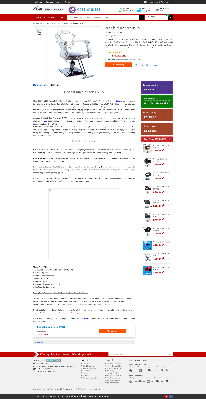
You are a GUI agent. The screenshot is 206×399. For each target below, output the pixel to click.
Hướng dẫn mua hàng (114, 366)
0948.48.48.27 (48, 369)
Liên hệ (85, 373)
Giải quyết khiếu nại (113, 380)
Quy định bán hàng (112, 383)
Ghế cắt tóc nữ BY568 (161, 242)
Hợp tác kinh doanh (89, 368)
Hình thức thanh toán (113, 368)
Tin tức (67, 2)
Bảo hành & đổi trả (112, 373)
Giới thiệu (38, 2)
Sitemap (85, 375)
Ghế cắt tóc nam (81, 389)
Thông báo (86, 371)
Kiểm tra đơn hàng (151, 2)
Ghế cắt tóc (37, 389)
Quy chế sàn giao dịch (114, 375)
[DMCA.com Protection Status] (53, 360)
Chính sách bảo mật (90, 378)
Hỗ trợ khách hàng (52, 2)
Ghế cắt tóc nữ (120, 36)
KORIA (119, 32)
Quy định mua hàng (113, 378)
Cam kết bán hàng (89, 366)
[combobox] (76, 16)
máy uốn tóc (110, 167)
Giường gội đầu (47, 389)
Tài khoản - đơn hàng (113, 364)
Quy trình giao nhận (113, 371)
